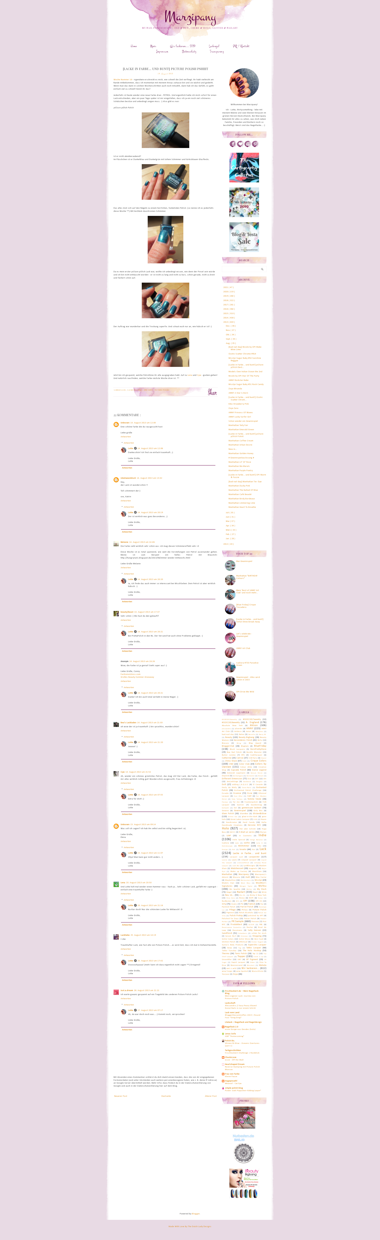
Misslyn (258, 880)
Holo (225, 828)
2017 (226, 305)
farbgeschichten (233, 1050)
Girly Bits (258, 811)
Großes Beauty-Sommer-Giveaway (137, 677)
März (228, 530)
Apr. (228, 526)
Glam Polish (228, 813)
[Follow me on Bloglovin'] (240, 147)
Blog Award (255, 743)
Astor (248, 731)
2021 (226, 287)
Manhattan (227, 874)
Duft (224, 784)
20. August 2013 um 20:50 (139, 883)
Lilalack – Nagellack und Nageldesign (243, 1022)
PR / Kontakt (241, 46)
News (153, 46)
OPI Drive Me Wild (245, 692)
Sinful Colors (228, 939)
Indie (262, 835)
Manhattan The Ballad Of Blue (243, 490)
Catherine (226, 758)
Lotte (130, 448)
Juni (228, 517)
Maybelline (230, 880)
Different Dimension (232, 779)
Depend (225, 776)
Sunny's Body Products (233, 945)
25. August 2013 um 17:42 (150, 961)
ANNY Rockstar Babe (239, 380)
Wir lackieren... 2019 (182, 46)
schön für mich (259, 933)
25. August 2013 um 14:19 (143, 935)
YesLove (225, 974)
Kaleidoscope (227, 846)
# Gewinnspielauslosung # (241, 458)
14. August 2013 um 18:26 (142, 661)
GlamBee (244, 814)
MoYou (262, 886)
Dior (249, 779)
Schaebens (242, 933)
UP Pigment (252, 959)
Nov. (228, 330)
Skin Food (258, 939)
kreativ (243, 849)
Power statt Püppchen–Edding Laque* (243, 1091)
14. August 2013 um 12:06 (150, 448)
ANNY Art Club (243, 648)
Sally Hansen (254, 930)
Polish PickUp (236, 916)
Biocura (225, 743)
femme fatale (254, 799)
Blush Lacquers (237, 749)
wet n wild (231, 968)
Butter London (229, 755)
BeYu (260, 740)
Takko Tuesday (229, 951)
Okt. (228, 335)
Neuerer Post (120, 1096)
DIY (256, 779)
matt (248, 877)
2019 (226, 296)
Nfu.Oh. (242, 895)
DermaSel (250, 776)
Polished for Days (230, 919)
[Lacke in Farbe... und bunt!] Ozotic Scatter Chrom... (246, 398)
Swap (229, 948)
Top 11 (255, 954)
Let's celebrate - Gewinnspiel (244, 635)
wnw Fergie (227, 971)
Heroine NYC (254, 825)
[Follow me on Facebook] (233, 147)
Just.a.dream (127, 990)
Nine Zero (231, 898)
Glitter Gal (232, 817)
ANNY (249, 728)
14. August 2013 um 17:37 (147, 612)
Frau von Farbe (232, 1074)
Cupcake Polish (238, 770)
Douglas (259, 782)
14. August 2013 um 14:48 (142, 542)
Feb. (228, 534)
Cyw (199, 375)
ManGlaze (257, 871)
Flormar (225, 802)
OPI (245, 901)
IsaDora (225, 843)
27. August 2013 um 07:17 (150, 1010)
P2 (242, 904)
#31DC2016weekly (229, 719)
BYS (243, 755)
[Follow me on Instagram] (247, 147)
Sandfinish (227, 933)
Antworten (126, 437)
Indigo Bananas (256, 840)
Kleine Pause (231, 1076)
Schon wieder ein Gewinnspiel (243, 421)
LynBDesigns (249, 866)
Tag (239, 948)
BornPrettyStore (258, 749)
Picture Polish (162, 390)
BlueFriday (260, 746)
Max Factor (261, 877)
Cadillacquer (256, 755)
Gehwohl (225, 808)
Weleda (262, 965)
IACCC (232, 832)
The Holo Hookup (252, 951)
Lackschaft (230, 1003)
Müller (249, 889)
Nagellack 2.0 (231, 1027)
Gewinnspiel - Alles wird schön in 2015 (248, 678)
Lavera (224, 860)
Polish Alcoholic (246, 913)
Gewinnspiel (240, 811)
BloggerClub (228, 746)
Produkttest (236, 924)
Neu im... (229, 895)
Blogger (196, 1214)
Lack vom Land (232, 1012)
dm (264, 779)
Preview (255, 922)
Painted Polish (228, 907)
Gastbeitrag (256, 805)
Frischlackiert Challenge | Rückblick (242, 1053)
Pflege (232, 910)
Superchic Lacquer (257, 945)
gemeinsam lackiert (252, 808)
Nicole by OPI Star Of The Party (244, 376)
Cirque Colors (258, 761)
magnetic (253, 868)
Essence (237, 793)
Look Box (236, 866)
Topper (242, 956)
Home (134, 46)
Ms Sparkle (234, 889)
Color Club (244, 764)
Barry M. (262, 734)
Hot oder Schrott (248, 829)
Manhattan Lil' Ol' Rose (240, 462)
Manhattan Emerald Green (241, 430)
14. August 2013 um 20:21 (150, 632)
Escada (225, 793)
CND (231, 764)
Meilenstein (246, 880)
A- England (252, 722)
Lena (190, 375)
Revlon (250, 927)
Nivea (242, 898)
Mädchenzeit (237, 868)
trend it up (258, 957)
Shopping (257, 936)
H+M (255, 819)
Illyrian (263, 832)
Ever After (238, 796)
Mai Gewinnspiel (244, 561)
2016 (226, 309)
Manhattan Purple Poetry (241, 470)
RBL (261, 924)
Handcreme (231, 822)
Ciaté (244, 761)
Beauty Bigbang (247, 737)
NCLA (264, 892)
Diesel (260, 776)
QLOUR (251, 924)
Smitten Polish (228, 942)
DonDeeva (247, 782)
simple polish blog (234, 1088)
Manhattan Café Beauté (240, 494)
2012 (226, 544)
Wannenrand (237, 965)
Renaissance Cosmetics (232, 927)
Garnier (240, 805)
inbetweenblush (128, 478)
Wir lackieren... (250, 968)
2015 (226, 313)
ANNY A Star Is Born (238, 393)
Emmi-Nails (246, 787)
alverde (238, 729)
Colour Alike (246, 767)
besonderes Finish (243, 740)
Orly (224, 904)
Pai (262, 904)
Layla (234, 860)
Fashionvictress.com (131, 674)
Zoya (235, 974)
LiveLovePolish (243, 863)
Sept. (228, 339)
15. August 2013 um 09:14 (143, 824)
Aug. (228, 343)
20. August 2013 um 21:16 (150, 905)
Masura (236, 877)
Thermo (225, 953)
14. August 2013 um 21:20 (150, 742)
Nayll (255, 892)
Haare (263, 819)
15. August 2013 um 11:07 (150, 853)
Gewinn (225, 811)
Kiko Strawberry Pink (239, 404)
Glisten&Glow (259, 813)
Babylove (259, 731)
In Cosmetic (245, 836)
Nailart (241, 892)
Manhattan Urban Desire (240, 445)
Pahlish (251, 904)
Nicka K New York (258, 895)
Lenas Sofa (230, 1034)
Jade (237, 843)
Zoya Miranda (235, 389)
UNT (239, 959)
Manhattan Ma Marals (239, 466)
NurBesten (227, 901)
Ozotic (234, 904)
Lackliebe (125, 935)
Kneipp (225, 849)
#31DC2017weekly (252, 719)
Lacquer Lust (236, 857)
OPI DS (259, 901)
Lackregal (214, 46)
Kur (253, 849)
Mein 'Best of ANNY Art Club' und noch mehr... (247, 591)
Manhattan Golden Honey (241, 453)
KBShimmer (243, 846)
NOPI (251, 898)
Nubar (260, 898)
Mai (228, 521)
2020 (226, 292)
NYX (237, 901)
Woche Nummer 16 (123, 80)
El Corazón (258, 784)
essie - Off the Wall (234, 1060)
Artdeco (238, 731)
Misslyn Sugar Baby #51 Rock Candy (246, 384)
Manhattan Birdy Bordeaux (242, 499)
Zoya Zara (233, 408)
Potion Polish (250, 919)
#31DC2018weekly (231, 722)
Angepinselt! (231, 1081)
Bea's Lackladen (128, 723)
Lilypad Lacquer (249, 860)
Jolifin (247, 843)
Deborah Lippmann (236, 773)
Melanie (124, 542)
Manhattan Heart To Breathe (242, 507)
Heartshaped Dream (235, 1064)
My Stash (261, 889)
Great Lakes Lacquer (240, 819)
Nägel (229, 892)
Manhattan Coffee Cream (241, 441)
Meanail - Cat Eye (233, 1083)
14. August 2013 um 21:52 (138, 772)
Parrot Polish (246, 907)
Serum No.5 (230, 936)
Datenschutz (189, 51)
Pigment (230, 913)
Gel (235, 808)
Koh (233, 849)
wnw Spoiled (242, 971)
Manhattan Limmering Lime (242, 503)
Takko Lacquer (253, 948)
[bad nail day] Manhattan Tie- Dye (245, 482)
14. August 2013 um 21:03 (150, 723)
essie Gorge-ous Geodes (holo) (240, 1029)
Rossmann (237, 930)
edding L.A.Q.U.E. (240, 784)
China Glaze (231, 761)
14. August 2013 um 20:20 (150, 579)
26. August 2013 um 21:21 (146, 990)
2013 (226, 322)
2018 (226, 300)
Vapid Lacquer (238, 962)
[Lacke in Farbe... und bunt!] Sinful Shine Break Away (249, 620)
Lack (123, 390)
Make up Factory (239, 871)
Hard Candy (249, 822)
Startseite (166, 1096)
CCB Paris (253, 758)
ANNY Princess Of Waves (241, 413)
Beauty (228, 737)
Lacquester (254, 857)
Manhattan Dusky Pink (239, 486)
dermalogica (238, 776)
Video (252, 962)
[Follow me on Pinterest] (255, 147)
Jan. (228, 539)
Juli (228, 513)
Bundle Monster (254, 752)
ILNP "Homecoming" (234, 1036)
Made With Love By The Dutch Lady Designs (190, 1226)
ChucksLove (230, 1057)
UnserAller (227, 959)
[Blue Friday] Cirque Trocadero (246, 606)
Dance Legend (259, 770)
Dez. (228, 326)
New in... (233, 449)
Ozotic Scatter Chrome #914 (242, 354)
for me (236, 802)
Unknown (125, 423)
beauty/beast (127, 612)
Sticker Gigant (257, 942)
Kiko (259, 846)
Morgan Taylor (246, 886)
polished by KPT (255, 916)
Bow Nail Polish (234, 752)
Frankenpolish (251, 802)
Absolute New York (232, 725)
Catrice (239, 758)
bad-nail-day (228, 734)
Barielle (251, 734)
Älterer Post (211, 1096)
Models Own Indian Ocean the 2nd (245, 372)
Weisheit (251, 965)
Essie (249, 793)
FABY (249, 796)
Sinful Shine (244, 939)
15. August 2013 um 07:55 (150, 795)
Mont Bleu (245, 883)
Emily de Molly (229, 787)
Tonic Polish (241, 953)
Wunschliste (257, 971)
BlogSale (245, 746)
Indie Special (238, 840)
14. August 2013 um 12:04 (143, 423)
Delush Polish (257, 773)
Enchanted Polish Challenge (248, 790)
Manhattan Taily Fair (238, 425)
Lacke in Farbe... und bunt (140, 390)
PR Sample (238, 921)
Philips (245, 910)
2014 (226, 318)
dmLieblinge (232, 782)
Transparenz (217, 51)
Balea (241, 734)
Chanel (263, 758)
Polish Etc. (230, 1041)
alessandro (226, 729)
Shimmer (244, 936)
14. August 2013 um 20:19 (150, 512)
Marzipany (190, 16)
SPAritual (243, 942)
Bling (239, 743)
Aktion (254, 725)
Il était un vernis (247, 832)
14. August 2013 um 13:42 (149, 478)
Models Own (228, 883)
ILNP (229, 836)
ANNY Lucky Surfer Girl (240, 417)
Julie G (259, 843)
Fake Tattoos (237, 799)
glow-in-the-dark (249, 817)
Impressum (162, 51)
